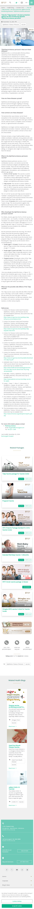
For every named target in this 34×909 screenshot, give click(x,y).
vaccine (23, 24)
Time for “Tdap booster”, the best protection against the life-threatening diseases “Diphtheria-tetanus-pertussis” (16, 9)
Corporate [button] (5, 881)
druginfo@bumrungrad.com (16, 427)
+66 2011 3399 (11, 429)
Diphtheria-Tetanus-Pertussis (11, 24)
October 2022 (20, 7)
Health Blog (10, 7)
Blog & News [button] (6, 885)
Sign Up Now (24, 851)
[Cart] (22, 2)
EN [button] (26, 2)
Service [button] (4, 876)
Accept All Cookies (17, 906)
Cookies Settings (16, 901)
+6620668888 (26, 587)
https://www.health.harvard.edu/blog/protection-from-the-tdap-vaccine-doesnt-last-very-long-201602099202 (17, 369)
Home (3, 7)
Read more (12, 726)
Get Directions (24, 862)
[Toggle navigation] (31, 2)
